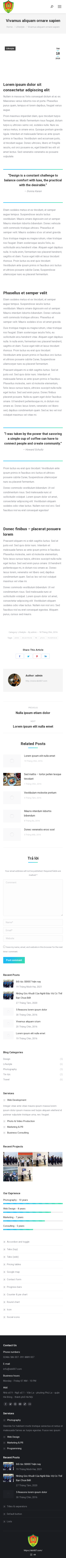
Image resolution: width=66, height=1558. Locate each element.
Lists (9, 1521)
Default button (14, 1514)
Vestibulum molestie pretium (40, 792)
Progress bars (14, 1287)
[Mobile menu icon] (59, 6)
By (32, 632)
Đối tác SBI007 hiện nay (28, 981)
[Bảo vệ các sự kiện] (10, 1174)
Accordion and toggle (18, 1241)
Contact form (14, 1279)
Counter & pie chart (17, 1294)
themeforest (52, 638)
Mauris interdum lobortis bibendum (37, 813)
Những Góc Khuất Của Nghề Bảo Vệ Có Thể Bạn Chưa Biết (39, 995)
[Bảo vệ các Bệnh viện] (40, 1159)
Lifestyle (10, 48)
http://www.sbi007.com (36, 681)
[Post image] (12, 760)
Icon (9, 1309)
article (16, 638)
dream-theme (27, 638)
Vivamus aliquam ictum (28, 1021)
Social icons (13, 1317)
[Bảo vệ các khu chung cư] (25, 1174)
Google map (13, 1271)
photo (42, 638)
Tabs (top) (12, 1249)
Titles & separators (17, 1506)
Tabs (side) (13, 1256)
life (36, 638)
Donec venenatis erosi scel (39, 829)
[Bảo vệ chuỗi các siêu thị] (55, 1159)
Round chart (13, 1302)
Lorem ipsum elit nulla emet (39, 755)
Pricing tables (14, 1264)
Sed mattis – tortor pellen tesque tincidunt (42, 776)
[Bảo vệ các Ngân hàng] (25, 1159)
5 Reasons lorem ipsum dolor (31, 1009)
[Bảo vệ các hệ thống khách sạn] (10, 1159)
